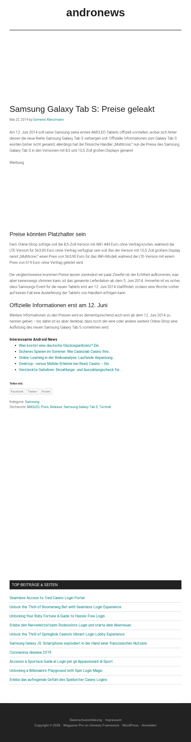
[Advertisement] (95, 63)
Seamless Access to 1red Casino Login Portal (47, 598)
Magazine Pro (73, 725)
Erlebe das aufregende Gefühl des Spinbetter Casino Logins (58, 679)
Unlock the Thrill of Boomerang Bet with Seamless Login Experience (65, 607)
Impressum (113, 720)
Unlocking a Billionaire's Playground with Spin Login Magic (56, 670)
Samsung (32, 402)
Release (56, 407)
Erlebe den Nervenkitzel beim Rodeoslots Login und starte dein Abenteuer (70, 625)
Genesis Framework (104, 725)
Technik (105, 407)
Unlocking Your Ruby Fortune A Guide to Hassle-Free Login (57, 616)
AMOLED (33, 407)
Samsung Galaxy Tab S (81, 407)
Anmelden (149, 725)
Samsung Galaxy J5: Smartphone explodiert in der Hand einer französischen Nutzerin (78, 643)
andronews (95, 12)
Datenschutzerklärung (86, 720)
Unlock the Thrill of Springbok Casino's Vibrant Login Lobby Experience (67, 634)
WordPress (130, 725)
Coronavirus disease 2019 (30, 652)
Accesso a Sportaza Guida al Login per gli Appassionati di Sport (61, 661)
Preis (45, 407)
